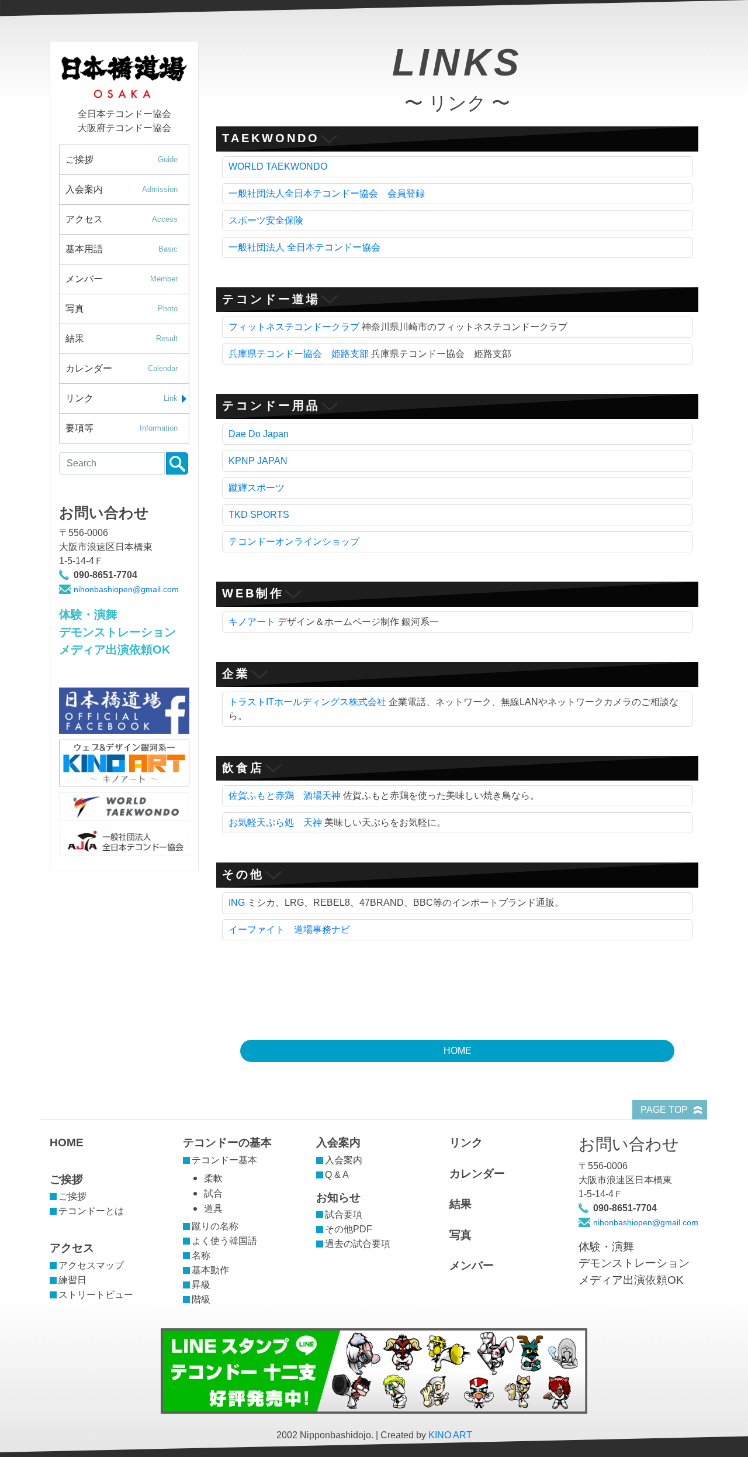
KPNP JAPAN (258, 461)
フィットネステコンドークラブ (293, 327)
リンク (121, 398)
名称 (201, 1255)
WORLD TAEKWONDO (277, 166)
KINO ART (450, 1435)
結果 (121, 338)
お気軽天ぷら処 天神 (275, 822)
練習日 (72, 1280)
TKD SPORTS (258, 515)
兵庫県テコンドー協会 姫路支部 (298, 354)
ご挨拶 (121, 159)
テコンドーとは (91, 1211)
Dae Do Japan (258, 434)
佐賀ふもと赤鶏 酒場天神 (284, 795)
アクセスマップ (91, 1265)
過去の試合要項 (357, 1244)
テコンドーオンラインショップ (293, 542)
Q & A (337, 1175)
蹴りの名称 (215, 1226)
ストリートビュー (95, 1295)
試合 (213, 1193)
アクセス (121, 219)
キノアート (251, 622)
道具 (213, 1209)
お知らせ (338, 1197)
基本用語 (121, 249)
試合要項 (343, 1214)
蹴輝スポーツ (256, 488)
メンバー (121, 279)
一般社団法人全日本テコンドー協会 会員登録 (326, 193)
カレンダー (121, 368)
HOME (458, 1051)
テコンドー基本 (224, 1160)
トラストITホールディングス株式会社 (307, 702)
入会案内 (121, 189)
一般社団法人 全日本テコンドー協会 (304, 247)
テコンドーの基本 (227, 1142)
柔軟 (213, 1178)
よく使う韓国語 (224, 1241)
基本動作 (210, 1270)
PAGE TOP (664, 1110)
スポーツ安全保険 (265, 220)
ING (236, 903)
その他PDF (348, 1229)
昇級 (201, 1285)
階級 (201, 1299)
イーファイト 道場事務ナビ (289, 929)
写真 (121, 309)
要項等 (121, 428)
